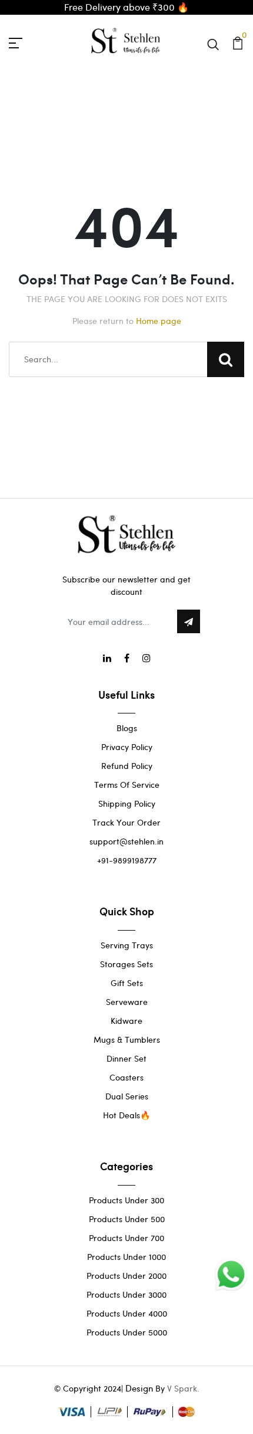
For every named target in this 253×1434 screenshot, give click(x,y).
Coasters (126, 1077)
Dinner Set (126, 1058)
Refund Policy (126, 765)
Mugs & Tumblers (127, 1039)
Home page (158, 320)
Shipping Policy (126, 803)
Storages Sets (126, 964)
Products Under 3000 (126, 1294)
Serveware (127, 1001)
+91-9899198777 (127, 860)
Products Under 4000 (126, 1313)
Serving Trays (127, 945)
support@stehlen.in (126, 841)
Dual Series (126, 1096)
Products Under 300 (126, 1200)
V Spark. (183, 1388)
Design (139, 1388)
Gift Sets (127, 982)
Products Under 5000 (126, 1332)
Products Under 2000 (126, 1275)
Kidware (126, 1020)
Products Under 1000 (126, 1256)
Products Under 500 (127, 1219)
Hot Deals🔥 (126, 1115)
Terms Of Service (126, 784)
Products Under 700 (126, 1237)
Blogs (126, 728)
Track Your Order (126, 822)
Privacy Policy (126, 746)
